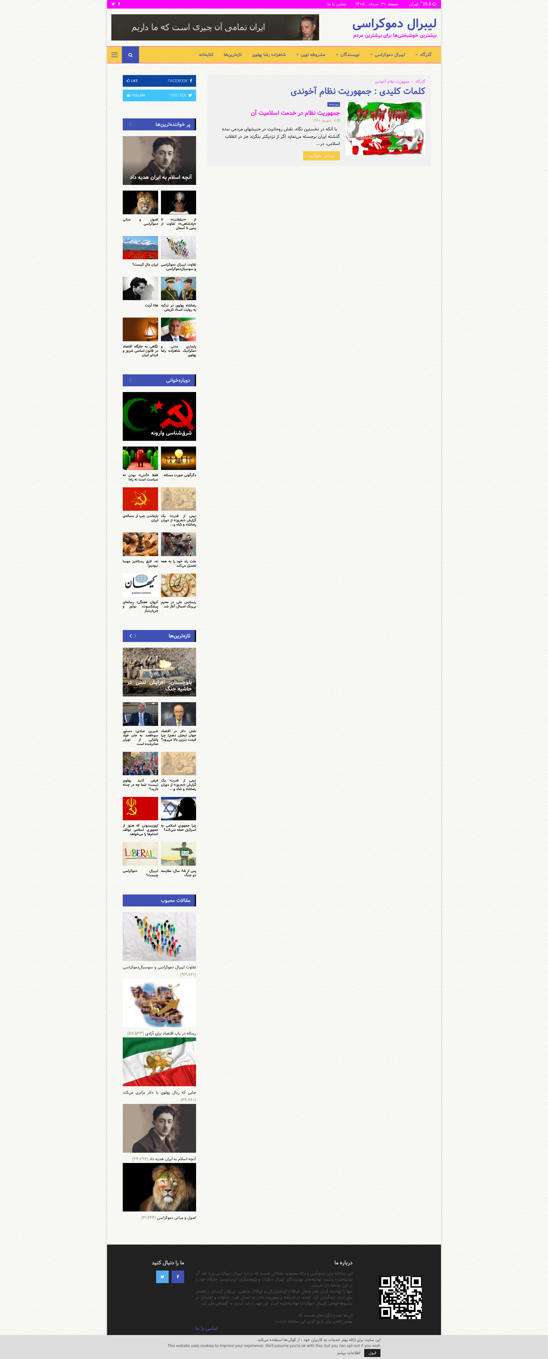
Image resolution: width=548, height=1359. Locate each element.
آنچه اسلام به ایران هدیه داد (161, 177)
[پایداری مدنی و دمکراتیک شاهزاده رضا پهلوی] (178, 329)
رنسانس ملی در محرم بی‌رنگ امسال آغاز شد (178, 604)
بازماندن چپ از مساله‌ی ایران (140, 518)
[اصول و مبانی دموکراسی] (140, 202)
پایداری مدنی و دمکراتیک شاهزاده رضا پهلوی (178, 351)
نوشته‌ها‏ (334, 104)
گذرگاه (426, 54)
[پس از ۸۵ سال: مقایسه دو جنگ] (178, 853)
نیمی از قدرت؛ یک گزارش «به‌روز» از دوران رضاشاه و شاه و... (178, 520)
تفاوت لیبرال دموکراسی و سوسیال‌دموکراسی (178, 267)
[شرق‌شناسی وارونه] (159, 416)
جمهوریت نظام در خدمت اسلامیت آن (295, 113)
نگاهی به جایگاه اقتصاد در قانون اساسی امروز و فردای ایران (140, 351)
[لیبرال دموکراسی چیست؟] (140, 853)
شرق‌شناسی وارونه (171, 433)
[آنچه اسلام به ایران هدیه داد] (159, 160)
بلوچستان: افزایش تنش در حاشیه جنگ (159, 685)
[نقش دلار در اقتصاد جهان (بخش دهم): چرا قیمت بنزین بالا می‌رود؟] (178, 714)
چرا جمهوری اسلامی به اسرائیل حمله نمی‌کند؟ (178, 828)
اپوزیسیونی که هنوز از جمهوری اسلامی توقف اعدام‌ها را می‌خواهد (140, 830)
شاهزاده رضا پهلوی (269, 54)
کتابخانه (206, 54)
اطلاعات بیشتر (348, 1353)
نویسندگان (350, 54)
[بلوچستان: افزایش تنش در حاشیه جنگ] (159, 672)
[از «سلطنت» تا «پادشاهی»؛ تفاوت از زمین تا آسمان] (178, 202)
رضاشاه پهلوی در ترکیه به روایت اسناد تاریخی (178, 307)
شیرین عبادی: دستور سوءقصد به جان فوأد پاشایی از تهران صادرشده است (140, 737)
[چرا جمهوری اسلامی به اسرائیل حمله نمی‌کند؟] (178, 808)
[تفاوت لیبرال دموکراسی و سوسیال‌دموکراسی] (178, 247)
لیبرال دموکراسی (394, 24)
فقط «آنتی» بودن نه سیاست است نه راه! (140, 477)
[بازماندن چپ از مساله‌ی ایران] (140, 499)
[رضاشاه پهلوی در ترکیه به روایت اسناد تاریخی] (178, 288)
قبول (372, 1353)
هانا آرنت (151, 305)
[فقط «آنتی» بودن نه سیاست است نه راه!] (140, 458)
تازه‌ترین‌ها (233, 54)
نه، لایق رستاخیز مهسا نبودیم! (140, 563)
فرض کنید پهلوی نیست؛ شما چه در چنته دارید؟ (140, 785)
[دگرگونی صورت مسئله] (178, 458)
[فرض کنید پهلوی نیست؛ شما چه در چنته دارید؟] (140, 763)
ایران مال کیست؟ (145, 264)
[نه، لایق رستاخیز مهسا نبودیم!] (140, 544)
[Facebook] (178, 1277)
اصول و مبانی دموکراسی (140, 222)
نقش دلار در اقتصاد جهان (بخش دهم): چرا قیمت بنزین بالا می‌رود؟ (178, 735)
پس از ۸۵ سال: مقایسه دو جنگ (178, 873)
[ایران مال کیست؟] (140, 247)
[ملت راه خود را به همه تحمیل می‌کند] (178, 544)
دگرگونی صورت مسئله (180, 475)
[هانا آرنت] (140, 288)
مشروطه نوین (313, 54)
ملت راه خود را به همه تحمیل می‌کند (178, 563)
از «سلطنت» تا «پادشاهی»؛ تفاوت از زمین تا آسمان (178, 224)
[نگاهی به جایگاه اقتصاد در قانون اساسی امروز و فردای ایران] (140, 329)
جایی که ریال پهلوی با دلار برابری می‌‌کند (159, 1092)
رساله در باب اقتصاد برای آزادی (170, 1033)
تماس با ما (336, 4)
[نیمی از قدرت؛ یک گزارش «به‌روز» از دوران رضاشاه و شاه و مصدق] (178, 499)
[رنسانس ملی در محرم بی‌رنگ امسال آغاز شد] (178, 585)
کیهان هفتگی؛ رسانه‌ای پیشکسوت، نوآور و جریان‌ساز (140, 606)
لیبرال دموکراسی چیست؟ (140, 873)
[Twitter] (162, 1277)
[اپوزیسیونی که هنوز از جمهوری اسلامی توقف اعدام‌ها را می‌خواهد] (140, 808)
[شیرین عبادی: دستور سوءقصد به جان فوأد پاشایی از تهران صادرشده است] (140, 714)
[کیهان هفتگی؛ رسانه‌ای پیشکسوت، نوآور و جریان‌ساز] (140, 585)
